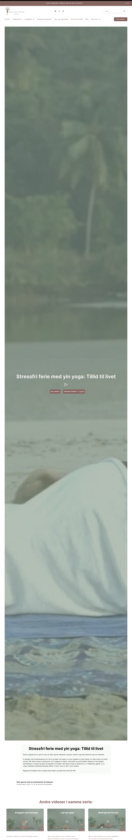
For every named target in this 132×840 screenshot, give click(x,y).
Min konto (94, 19)
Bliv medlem (121, 19)
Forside (7, 19)
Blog (86, 19)
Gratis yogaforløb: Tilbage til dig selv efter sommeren (64, 3)
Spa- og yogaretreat (61, 19)
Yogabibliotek (17, 19)
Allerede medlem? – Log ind (74, 391)
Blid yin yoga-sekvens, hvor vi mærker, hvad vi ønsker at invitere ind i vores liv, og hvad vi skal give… (63, 837)
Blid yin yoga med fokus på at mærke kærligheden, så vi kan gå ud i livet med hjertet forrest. (104, 837)
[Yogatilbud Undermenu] (33, 19)
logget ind (29, 784)
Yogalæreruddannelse (44, 19)
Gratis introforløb (77, 19)
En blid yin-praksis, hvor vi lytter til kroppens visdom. (22, 836)
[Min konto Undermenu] (99, 19)
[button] (127, 3)
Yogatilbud (28, 19)
